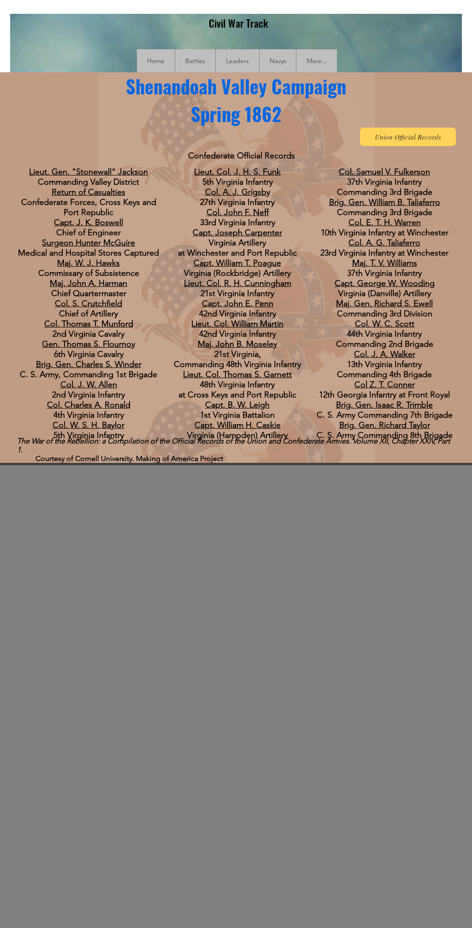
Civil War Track (238, 23)
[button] (195, 60)
